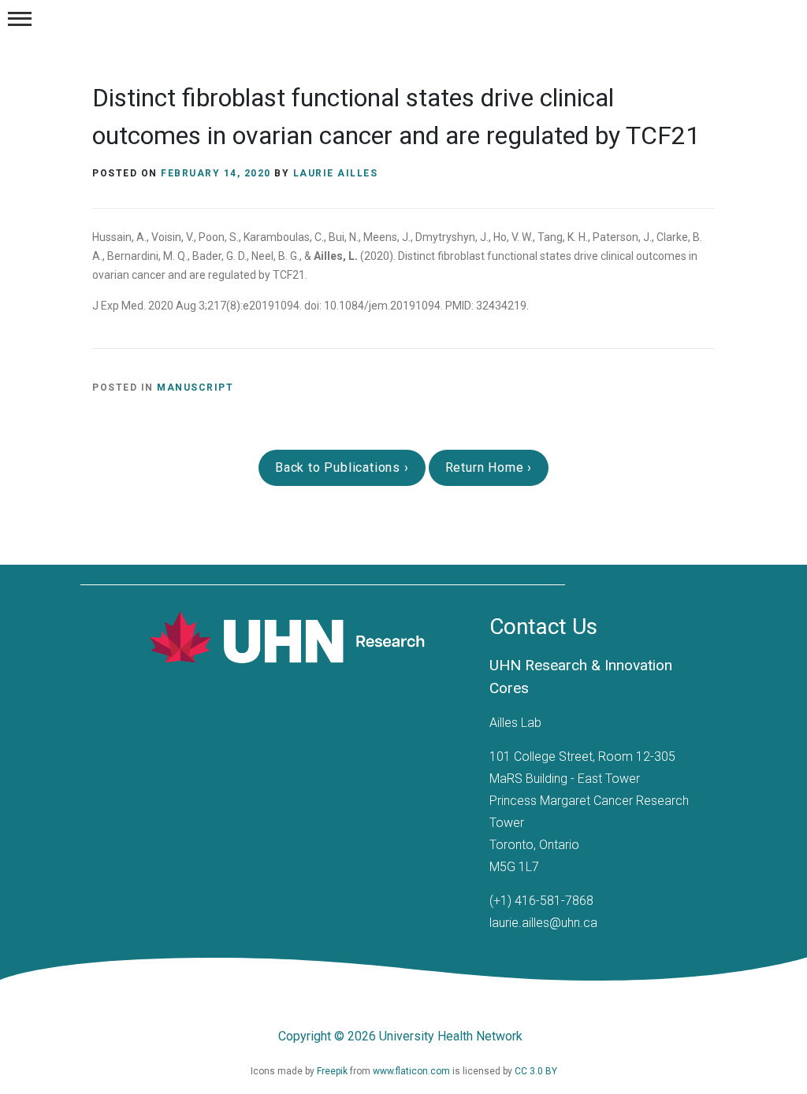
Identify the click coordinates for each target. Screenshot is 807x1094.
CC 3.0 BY (536, 1071)
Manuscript (195, 387)
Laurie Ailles (335, 173)
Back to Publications (339, 467)
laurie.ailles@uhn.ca (543, 922)
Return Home (486, 467)
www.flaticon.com (412, 1071)
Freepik (333, 1071)
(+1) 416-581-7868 (541, 900)
